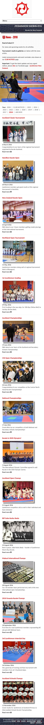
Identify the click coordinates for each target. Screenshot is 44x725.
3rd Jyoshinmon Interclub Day (13, 639)
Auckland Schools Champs (12, 679)
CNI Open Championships (12, 358)
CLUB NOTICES (10, 59)
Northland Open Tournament (13, 238)
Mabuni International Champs (13, 558)
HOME (14, 721)
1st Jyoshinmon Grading (11, 278)
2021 (17, 110)
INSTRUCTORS (31, 721)
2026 (9, 107)
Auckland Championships (12, 318)
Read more (7, 152)
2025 (29, 107)
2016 (11, 112)
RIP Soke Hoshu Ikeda (10, 518)
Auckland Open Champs (11, 478)
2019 (30, 110)
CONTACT (39, 723)
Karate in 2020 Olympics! (11, 438)
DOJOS (23, 721)
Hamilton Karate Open (10, 158)
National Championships (11, 398)
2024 (35, 107)
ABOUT (32, 723)
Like (13, 66)
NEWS (39, 721)
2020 (23, 110)
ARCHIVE (18, 112)
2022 (11, 110)
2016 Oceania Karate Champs (13, 598)
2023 (4, 110)
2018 (36, 110)
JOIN (18, 721)
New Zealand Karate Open (12, 198)
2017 (4, 112)
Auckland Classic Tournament (13, 118)
